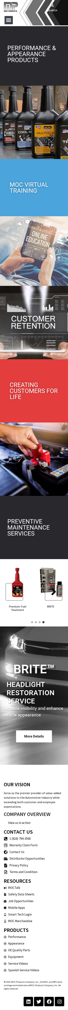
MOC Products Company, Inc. (25, 981)
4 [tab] (43, 622)
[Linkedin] (28, 1001)
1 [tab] (32, 622)
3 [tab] (40, 622)
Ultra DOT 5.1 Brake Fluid (27, 608)
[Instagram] (59, 1001)
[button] (52, 5)
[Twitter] (38, 1001)
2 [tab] (36, 622)
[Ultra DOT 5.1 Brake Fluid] (26, 582)
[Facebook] (49, 1001)
